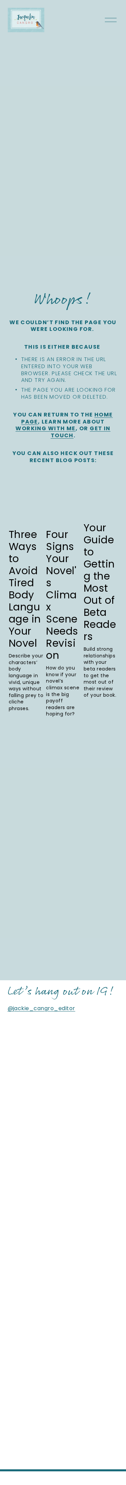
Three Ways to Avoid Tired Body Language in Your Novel (25, 588)
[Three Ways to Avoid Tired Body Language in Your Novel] (26, 507)
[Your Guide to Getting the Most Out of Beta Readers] (101, 503)
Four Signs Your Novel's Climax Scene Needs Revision (62, 594)
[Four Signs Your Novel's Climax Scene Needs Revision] (63, 507)
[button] (107, 482)
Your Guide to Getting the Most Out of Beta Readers (100, 582)
